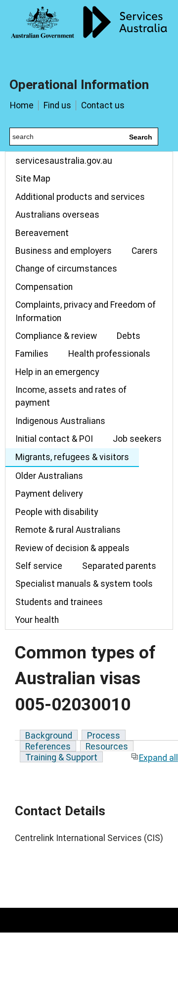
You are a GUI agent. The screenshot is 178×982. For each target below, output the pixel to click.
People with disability (56, 512)
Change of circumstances (66, 269)
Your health (37, 620)
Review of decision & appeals (72, 548)
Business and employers (63, 251)
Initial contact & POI (54, 439)
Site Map (32, 179)
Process (103, 736)
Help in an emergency (57, 372)
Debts (128, 336)
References (48, 746)
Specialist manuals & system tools (84, 584)
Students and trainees (59, 602)
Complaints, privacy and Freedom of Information (85, 311)
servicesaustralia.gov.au (63, 161)
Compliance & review (56, 336)
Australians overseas (57, 215)
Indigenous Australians (60, 421)
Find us (57, 105)
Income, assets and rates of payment (71, 396)
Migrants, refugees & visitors (72, 457)
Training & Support (61, 757)
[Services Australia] (89, 32)
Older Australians (49, 476)
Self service (38, 566)
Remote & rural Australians (68, 530)
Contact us (103, 105)
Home (22, 105)
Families (31, 354)
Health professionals (109, 354)
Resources (107, 746)
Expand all (158, 758)
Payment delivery (49, 494)
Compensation (44, 287)
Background (48, 736)
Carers (145, 251)
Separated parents (119, 566)
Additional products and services (80, 197)
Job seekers (137, 439)
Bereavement (42, 233)
